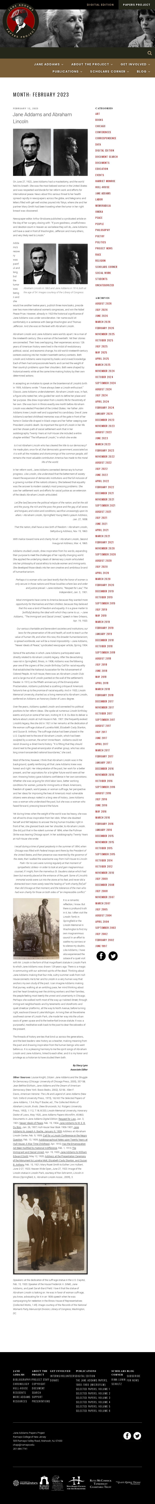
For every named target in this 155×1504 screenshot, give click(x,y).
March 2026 (103, 322)
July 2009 (101, 879)
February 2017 (104, 756)
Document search (106, 157)
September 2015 (105, 854)
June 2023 (101, 438)
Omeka (99, 211)
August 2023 (103, 432)
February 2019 (104, 628)
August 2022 (103, 462)
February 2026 (104, 328)
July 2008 (101, 891)
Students (101, 279)
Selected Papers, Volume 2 (93, 1393)
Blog (142, 71)
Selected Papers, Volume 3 (93, 1398)
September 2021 (105, 505)
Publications (66, 71)
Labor (99, 199)
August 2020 (103, 560)
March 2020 (103, 579)
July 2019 (101, 609)
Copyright (39, 1384)
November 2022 (105, 456)
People (99, 224)
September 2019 (105, 603)
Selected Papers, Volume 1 (93, 1389)
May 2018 (101, 677)
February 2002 (104, 940)
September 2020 (105, 554)
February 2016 (104, 824)
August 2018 (103, 658)
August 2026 (103, 303)
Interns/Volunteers (63, 1376)
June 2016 (101, 805)
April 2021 (101, 530)
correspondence (105, 138)
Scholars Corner (107, 71)
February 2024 (104, 407)
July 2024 (101, 395)
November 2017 (104, 707)
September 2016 (105, 787)
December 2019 (104, 591)
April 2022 (102, 481)
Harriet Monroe (105, 181)
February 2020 (104, 585)
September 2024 (105, 383)
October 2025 (104, 340)
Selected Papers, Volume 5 (93, 1406)
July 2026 (101, 310)
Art (97, 114)
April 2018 (101, 683)
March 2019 (102, 622)
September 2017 (105, 719)
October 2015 (104, 848)
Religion (100, 260)
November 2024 (105, 371)
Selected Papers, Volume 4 (93, 1402)
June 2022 (101, 475)
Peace (98, 218)
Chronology (21, 1384)
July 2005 (101, 909)
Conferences (103, 132)
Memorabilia (103, 205)
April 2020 (102, 573)
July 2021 (101, 518)
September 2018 (105, 652)
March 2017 (102, 750)
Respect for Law (67, 1118)
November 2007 (105, 897)
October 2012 (104, 866)
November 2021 (104, 499)
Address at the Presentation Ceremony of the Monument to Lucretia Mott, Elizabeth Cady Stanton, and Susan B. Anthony (50, 1160)
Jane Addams (47, 64)
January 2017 (103, 762)
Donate (54, 1380)
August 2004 (103, 915)
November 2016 (104, 774)
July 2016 (101, 799)
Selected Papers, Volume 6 (93, 1411)
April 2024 (102, 401)
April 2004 (102, 921)
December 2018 (104, 640)
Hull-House (102, 187)
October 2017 (103, 713)
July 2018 (101, 664)
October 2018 (104, 646)
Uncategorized (104, 285)
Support (37, 1397)
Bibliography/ (22, 1379)
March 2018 (102, 689)
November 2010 (104, 873)
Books (99, 120)
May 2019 (101, 615)
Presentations (41, 1401)
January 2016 (103, 830)
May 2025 (101, 352)
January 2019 (103, 634)
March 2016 (102, 817)
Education (101, 169)
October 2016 (104, 781)
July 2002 (101, 934)
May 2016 (101, 811)
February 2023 (104, 450)
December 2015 (104, 836)
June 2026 (101, 316)
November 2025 (105, 334)
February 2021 (104, 542)
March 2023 (103, 444)
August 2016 (103, 793)
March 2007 (102, 903)
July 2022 (101, 469)
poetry (100, 236)
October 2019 (104, 597)
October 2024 (104, 377)
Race (98, 254)
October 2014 (104, 860)
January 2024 (104, 413)
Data (98, 144)
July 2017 (101, 732)
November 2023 (105, 426)
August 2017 (103, 726)
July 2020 (101, 566)
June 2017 (101, 738)
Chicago (100, 126)
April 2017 (101, 744)
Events (99, 175)
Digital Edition (100, 5)
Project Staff (41, 1379)
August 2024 (103, 389)
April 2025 (102, 358)
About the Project (90, 64)
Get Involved (134, 64)
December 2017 (104, 701)
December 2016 (104, 768)
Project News (104, 248)
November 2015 (104, 842)
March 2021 (102, 536)
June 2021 (101, 524)
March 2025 (103, 365)
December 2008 (104, 885)
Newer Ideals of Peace (31, 1123)
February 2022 (104, 487)
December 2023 (104, 420)
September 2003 (105, 927)
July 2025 (101, 346)
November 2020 (105, 548)
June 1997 (101, 946)
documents (102, 163)
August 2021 (103, 511)
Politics (100, 242)
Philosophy (102, 230)
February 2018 (104, 695)
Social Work (103, 273)
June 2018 (101, 671)
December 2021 (104, 493)
